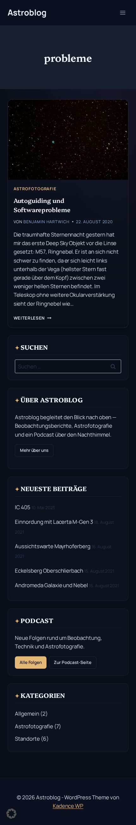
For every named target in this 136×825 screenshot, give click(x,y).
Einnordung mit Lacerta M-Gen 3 (54, 521)
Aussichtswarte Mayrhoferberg (52, 546)
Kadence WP (68, 805)
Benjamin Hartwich (46, 221)
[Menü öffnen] (122, 12)
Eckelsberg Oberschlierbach (49, 570)
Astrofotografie (35, 189)
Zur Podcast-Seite (72, 662)
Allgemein (27, 713)
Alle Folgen (31, 662)
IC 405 (22, 507)
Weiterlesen (33, 318)
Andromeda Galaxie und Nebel (51, 585)
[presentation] (68, 140)
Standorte (27, 738)
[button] (11, 813)
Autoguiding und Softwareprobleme (42, 205)
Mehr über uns (34, 450)
